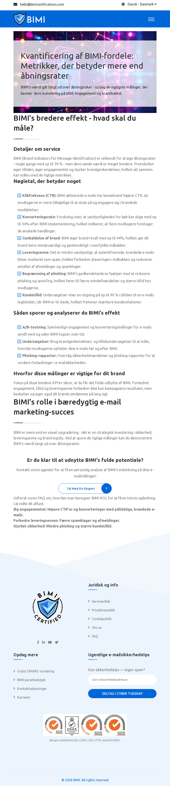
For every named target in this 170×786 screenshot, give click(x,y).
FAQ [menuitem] (95, 636)
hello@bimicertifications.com (42, 4)
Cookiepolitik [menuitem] (102, 619)
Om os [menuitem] (97, 627)
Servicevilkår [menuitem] (101, 601)
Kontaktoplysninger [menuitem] (32, 688)
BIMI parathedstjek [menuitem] (31, 680)
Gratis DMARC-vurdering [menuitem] (35, 671)
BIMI (76, 780)
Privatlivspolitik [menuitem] (103, 610)
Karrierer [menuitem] (23, 697)
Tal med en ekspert (81, 488)
